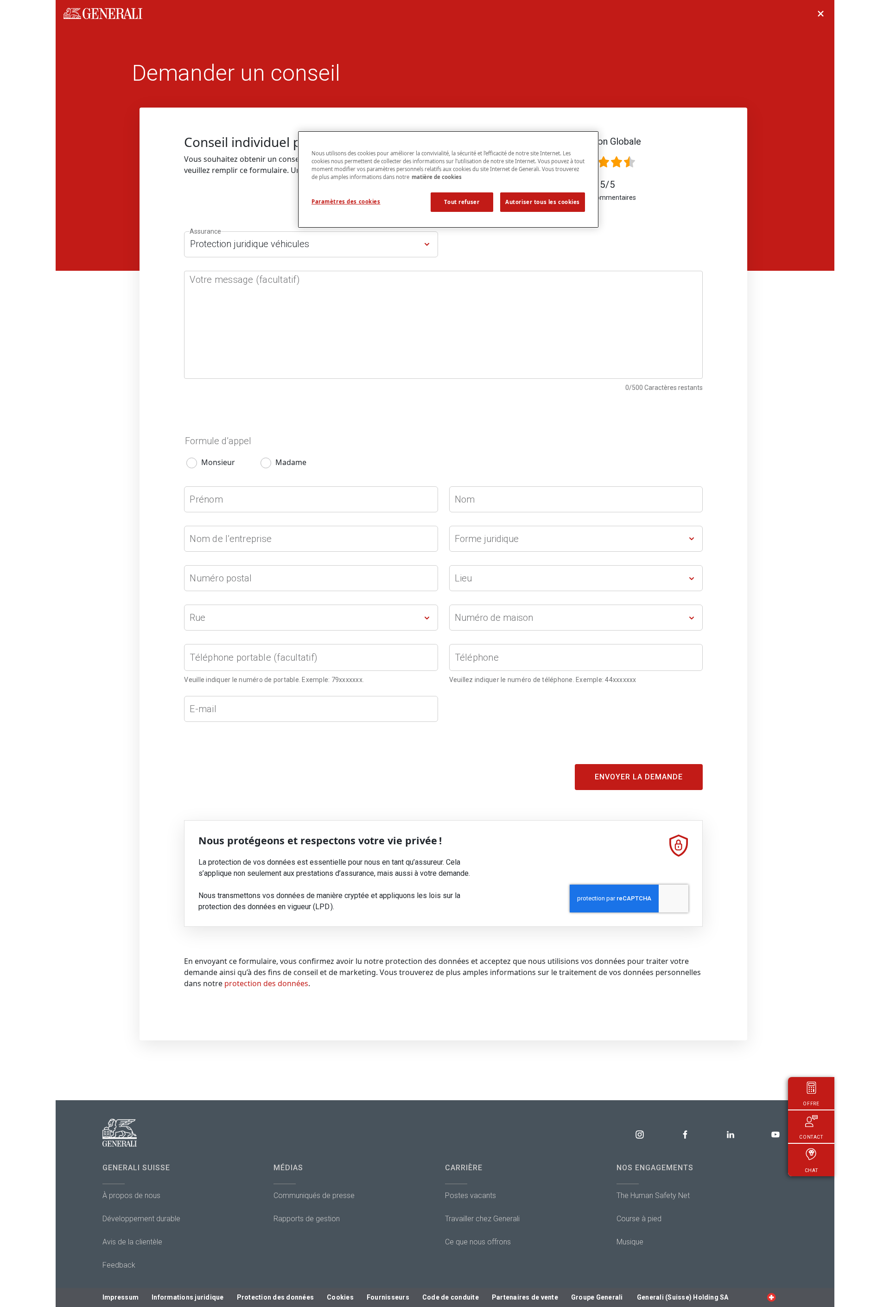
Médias (288, 1167)
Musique (630, 1241)
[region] (448, 179)
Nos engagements (655, 1167)
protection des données (266, 983)
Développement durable (141, 1218)
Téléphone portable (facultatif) (254, 657)
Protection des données (275, 1297)
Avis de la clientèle (132, 1241)
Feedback (118, 1265)
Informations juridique (188, 1297)
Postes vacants (470, 1195)
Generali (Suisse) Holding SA (683, 1297)
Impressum (120, 1297)
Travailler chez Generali (482, 1218)
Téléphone (477, 657)
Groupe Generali (597, 1297)
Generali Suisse (136, 1167)
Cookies (340, 1297)
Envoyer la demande (639, 776)
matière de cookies (437, 176)
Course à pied (639, 1218)
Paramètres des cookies (346, 201)
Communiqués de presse (314, 1195)
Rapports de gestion (306, 1218)
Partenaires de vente (525, 1297)
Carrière (464, 1167)
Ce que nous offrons (478, 1241)
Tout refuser (461, 201)
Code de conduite (450, 1297)
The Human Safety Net (653, 1195)
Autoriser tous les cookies (542, 201)
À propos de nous (131, 1195)
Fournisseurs (388, 1297)
